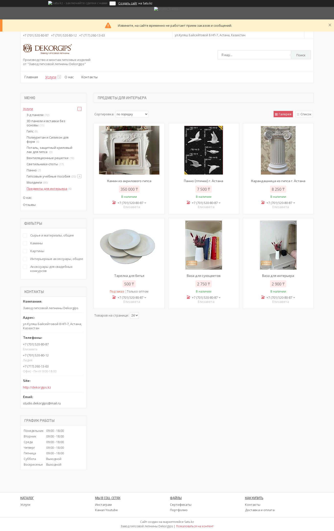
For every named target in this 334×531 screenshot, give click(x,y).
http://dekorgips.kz (37, 387)
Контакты (89, 77)
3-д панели (35, 115)
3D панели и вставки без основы (46, 123)
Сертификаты (180, 504)
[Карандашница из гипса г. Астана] (278, 150)
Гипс (30, 131)
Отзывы (29, 204)
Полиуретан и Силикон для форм (47, 139)
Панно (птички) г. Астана (203, 181)
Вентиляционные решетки (47, 158)
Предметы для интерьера (47, 188)
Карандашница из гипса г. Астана (278, 181)
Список (306, 114)
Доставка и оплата (260, 510)
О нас (69, 77)
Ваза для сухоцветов (204, 275)
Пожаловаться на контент (194, 526)
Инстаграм (103, 504)
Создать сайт (127, 3)
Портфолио (179, 510)
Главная (31, 77)
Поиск (301, 55)
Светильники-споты (42, 164)
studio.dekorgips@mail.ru (42, 403)
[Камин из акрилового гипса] (129, 150)
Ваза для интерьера (278, 275)
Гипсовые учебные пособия (48, 176)
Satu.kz (189, 522)
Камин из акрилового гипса (129, 181)
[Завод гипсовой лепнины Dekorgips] (47, 49)
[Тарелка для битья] (129, 245)
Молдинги (34, 182)
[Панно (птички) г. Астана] (203, 150)
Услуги (50, 77)
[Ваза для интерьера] (278, 245)
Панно (32, 170)
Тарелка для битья (129, 275)
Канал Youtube (106, 510)
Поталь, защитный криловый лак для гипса (49, 149)
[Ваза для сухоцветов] (203, 245)
